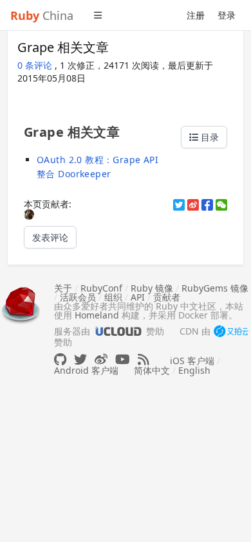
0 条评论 (36, 65)
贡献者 (166, 297)
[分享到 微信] (221, 205)
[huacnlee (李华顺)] (29, 213)
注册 (196, 15)
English (194, 370)
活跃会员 (78, 297)
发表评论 (50, 237)
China (41, 15)
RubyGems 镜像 (214, 288)
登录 (227, 15)
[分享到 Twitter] (179, 205)
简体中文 (152, 370)
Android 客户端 (86, 370)
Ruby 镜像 (152, 288)
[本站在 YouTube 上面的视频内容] (122, 359)
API (138, 297)
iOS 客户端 (192, 360)
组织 (113, 297)
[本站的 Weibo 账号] (101, 359)
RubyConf (101, 288)
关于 (63, 288)
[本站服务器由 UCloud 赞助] (118, 331)
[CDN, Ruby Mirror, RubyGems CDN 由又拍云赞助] (231, 332)
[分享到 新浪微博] (193, 205)
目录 (208, 137)
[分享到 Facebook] (207, 205)
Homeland (97, 315)
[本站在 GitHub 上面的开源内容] (60, 359)
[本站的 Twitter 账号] (80, 359)
